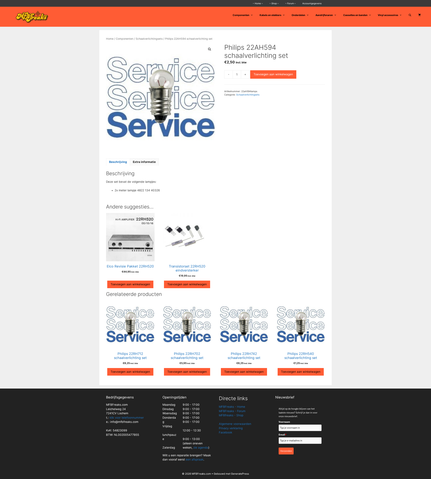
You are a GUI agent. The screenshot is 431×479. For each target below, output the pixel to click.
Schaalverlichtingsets (149, 38)
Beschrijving (118, 162)
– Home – (258, 3)
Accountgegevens (312, 3)
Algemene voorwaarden (235, 424)
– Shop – (274, 3)
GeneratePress (240, 473)
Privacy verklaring (231, 428)
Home (109, 38)
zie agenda (200, 447)
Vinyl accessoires (388, 15)
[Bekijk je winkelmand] (419, 15)
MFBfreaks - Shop (231, 415)
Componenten (241, 15)
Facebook (225, 432)
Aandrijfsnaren (324, 15)
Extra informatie (144, 162)
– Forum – (290, 3)
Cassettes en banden (355, 15)
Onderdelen (298, 15)
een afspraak (194, 459)
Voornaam (284, 421)
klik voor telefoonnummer (127, 417)
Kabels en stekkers (270, 15)
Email (282, 434)
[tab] (118, 162)
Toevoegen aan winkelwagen (273, 74)
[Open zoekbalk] (410, 15)
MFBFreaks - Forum (232, 411)
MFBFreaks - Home (232, 406)
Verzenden (286, 450)
